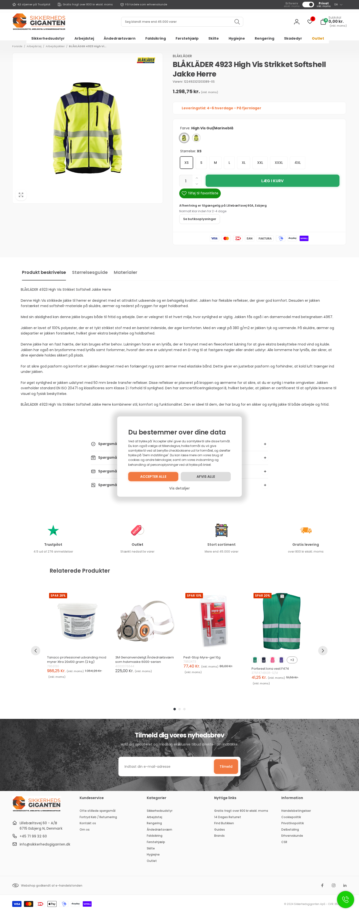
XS (186, 162)
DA (336, 4)
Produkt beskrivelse (44, 272)
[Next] (322, 650)
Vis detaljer (179, 488)
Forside (17, 46)
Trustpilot (53, 544)
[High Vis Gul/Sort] (196, 138)
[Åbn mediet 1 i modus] (87, 128)
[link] (31, 4)
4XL (298, 162)
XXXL (279, 162)
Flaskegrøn (255, 660)
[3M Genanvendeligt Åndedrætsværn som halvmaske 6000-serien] (145, 621)
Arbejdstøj (34, 46)
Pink (272, 660)
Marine (263, 660)
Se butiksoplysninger (199, 219)
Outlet (137, 544)
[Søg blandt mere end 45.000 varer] (237, 22)
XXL (260, 162)
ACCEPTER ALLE (153, 476)
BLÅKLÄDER (182, 56)
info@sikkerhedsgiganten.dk (45, 844)
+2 (292, 660)
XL (243, 162)
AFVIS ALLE (206, 476)
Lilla (281, 660)
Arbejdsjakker (55, 46)
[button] (333, 21)
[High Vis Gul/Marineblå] (184, 138)
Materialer (125, 272)
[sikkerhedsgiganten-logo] (36, 811)
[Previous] (35, 650)
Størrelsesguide (90, 272)
